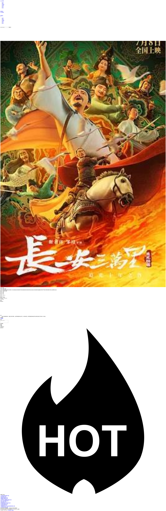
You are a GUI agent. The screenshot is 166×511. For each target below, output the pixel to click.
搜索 (9, 27)
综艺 (2, 6)
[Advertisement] (83, 308)
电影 (2, 3)
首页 (2, 2)
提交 (1, 325)
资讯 (2, 7)
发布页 (12, 510)
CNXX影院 (2, 12)
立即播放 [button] (1, 318)
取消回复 (1, 323)
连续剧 (3, 4)
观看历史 (1, 11)
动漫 (2, 5)
